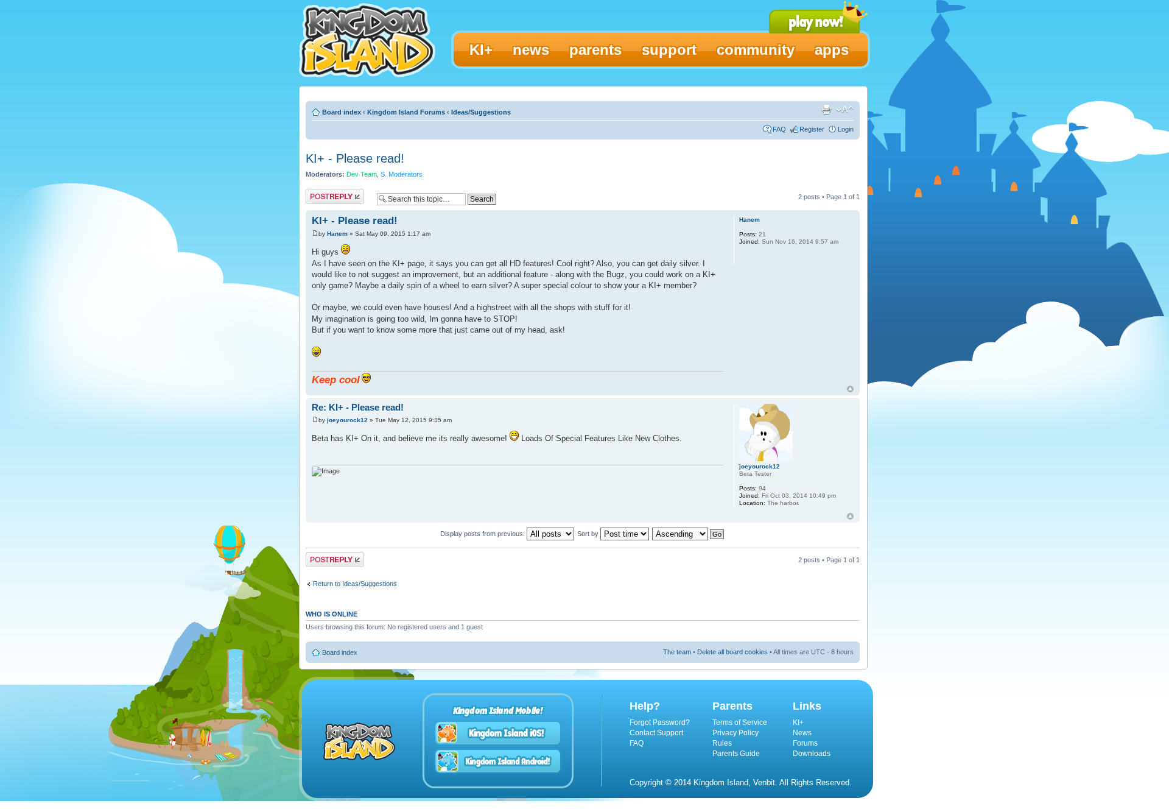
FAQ (779, 129)
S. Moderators (402, 174)
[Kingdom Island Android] (498, 761)
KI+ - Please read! (355, 158)
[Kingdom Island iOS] (498, 733)
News (802, 733)
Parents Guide (736, 753)
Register (811, 129)
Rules (722, 743)
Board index (341, 112)
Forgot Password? (660, 722)
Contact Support (656, 733)
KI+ (798, 722)
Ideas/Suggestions (481, 112)
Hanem (337, 233)
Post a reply (323, 193)
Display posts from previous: (483, 533)
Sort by (588, 533)
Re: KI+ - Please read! (358, 407)
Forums (805, 743)
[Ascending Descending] (688, 533)
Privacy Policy (735, 733)
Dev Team (361, 174)
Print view (826, 109)
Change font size (845, 109)
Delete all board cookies (732, 651)
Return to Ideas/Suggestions (355, 583)
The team (677, 651)
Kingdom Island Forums (406, 112)
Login (846, 129)
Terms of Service (739, 722)
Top (850, 389)
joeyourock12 (347, 420)
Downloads (811, 753)
